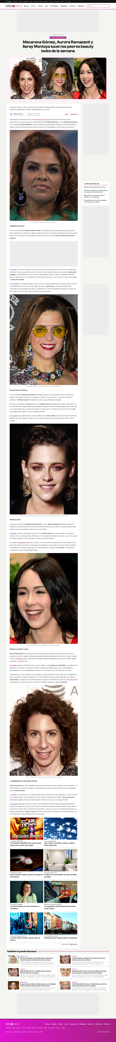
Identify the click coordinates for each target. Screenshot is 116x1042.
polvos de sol (70, 679)
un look (44, 400)
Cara (46, 6)
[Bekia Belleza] (14, 6)
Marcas (26, 6)
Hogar (62, 1)
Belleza (26, 1)
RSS (42, 1032)
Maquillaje (64, 6)
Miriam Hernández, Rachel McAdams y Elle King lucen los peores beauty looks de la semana (36, 959)
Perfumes (107, 1024)
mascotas (39, 1028)
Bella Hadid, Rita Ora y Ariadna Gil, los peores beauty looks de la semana (35, 972)
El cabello (13, 269)
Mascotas (46, 1)
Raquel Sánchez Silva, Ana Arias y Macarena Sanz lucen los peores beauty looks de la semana (89, 972)
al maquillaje (21, 542)
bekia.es (8, 1028)
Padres (36, 1)
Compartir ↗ (74, 114)
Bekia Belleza (55, 34)
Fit (65, 1)
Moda (20, 1)
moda (13, 1028)
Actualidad (15, 1)
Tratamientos (54, 6)
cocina (24, 1028)
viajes (63, 1028)
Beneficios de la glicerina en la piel (94, 187)
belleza (18, 1028)
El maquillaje (14, 284)
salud (45, 1028)
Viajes (69, 1)
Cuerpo (40, 6)
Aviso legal (9, 1032)
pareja (34, 1028)
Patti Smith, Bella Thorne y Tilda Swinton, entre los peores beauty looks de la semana (89, 985)
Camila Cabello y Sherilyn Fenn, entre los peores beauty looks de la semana (88, 959)
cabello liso (30, 404)
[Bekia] (8, 1)
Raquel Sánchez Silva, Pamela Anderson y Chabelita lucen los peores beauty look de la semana (38, 985)
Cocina (31, 1)
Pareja (40, 1)
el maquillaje (18, 658)
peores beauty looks (43, 119)
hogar (57, 1028)
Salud (51, 1)
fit (60, 1028)
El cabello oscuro (15, 665)
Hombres (72, 6)
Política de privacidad (20, 1032)
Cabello (33, 6)
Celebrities (81, 6)
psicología (51, 1028)
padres (29, 1028)
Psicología (56, 1)
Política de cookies (33, 1032)
